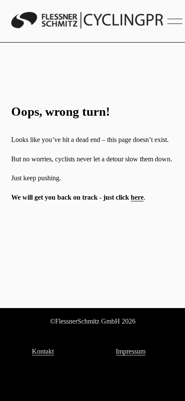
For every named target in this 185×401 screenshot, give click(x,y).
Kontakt (43, 351)
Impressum (130, 351)
